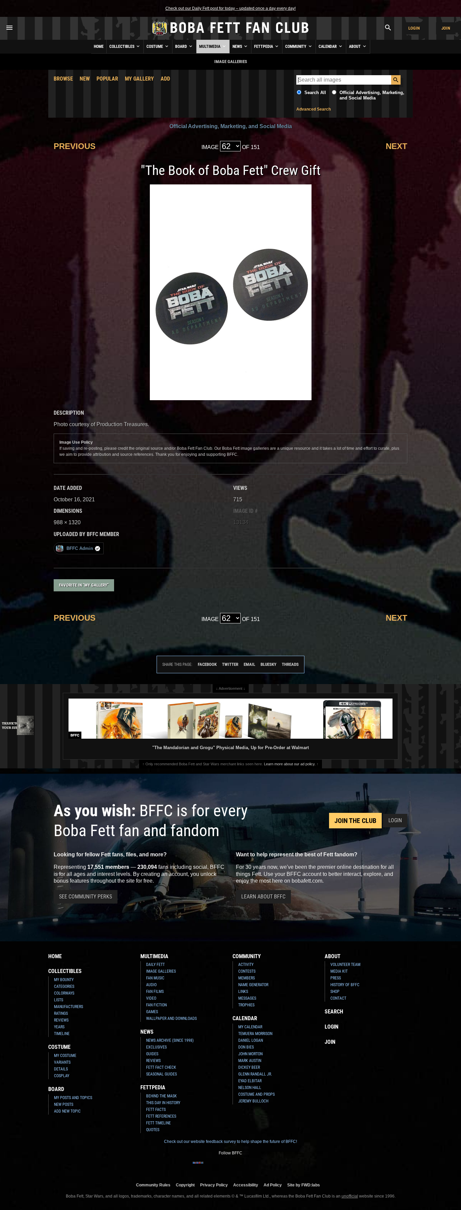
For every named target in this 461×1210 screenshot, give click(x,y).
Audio (151, 984)
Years (59, 1027)
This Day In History (163, 1102)
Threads (290, 664)
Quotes (152, 1129)
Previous (75, 146)
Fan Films (155, 991)
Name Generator (253, 984)
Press (335, 978)
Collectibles (122, 46)
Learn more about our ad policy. (290, 764)
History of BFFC (344, 984)
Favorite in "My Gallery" (84, 585)
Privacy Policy (214, 1185)
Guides (152, 1054)
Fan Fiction (156, 1005)
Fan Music (155, 978)
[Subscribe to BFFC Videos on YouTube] (241, 1166)
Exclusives (156, 1047)
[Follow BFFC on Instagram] (209, 1166)
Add (165, 79)
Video (151, 998)
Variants (62, 1062)
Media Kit (339, 971)
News (238, 46)
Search (334, 1011)
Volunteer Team (345, 964)
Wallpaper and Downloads (171, 1018)
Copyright (185, 1185)
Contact (338, 998)
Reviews (61, 1020)
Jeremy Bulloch (253, 1101)
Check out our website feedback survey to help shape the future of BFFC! (230, 1141)
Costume (155, 46)
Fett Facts (156, 1109)
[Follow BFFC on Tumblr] (230, 1166)
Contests (246, 971)
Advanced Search (313, 109)
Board (181, 46)
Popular (107, 79)
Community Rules (153, 1185)
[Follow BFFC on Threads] (252, 1166)
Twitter (230, 664)
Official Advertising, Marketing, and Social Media (372, 95)
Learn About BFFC (263, 896)
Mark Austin (249, 1060)
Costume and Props (256, 1094)
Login (414, 28)
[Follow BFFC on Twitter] (219, 1166)
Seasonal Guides (161, 1074)
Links (243, 991)
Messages (247, 998)
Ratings (61, 1013)
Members (246, 978)
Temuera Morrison (255, 1033)
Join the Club (355, 821)
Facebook (207, 664)
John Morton (250, 1054)
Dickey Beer (249, 1067)
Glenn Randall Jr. (255, 1074)
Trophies (246, 1005)
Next (396, 146)
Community (296, 46)
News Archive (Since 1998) (170, 1040)
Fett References (161, 1116)
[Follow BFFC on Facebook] (198, 1166)
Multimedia (210, 46)
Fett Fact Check (161, 1067)
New (85, 79)
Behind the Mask (161, 1096)
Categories (64, 986)
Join (445, 28)
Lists (58, 1000)
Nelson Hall (249, 1087)
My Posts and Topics (73, 1097)
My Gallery (139, 79)
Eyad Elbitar (250, 1081)
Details (61, 1069)
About (355, 46)
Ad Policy (273, 1185)
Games (152, 1011)
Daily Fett (155, 964)
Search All (315, 92)
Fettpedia (264, 46)
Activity (245, 964)
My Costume (65, 1055)
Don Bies (246, 1047)
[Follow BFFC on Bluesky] (262, 1166)
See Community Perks (85, 896)
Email (249, 664)
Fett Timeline (158, 1123)
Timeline (62, 1033)
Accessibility (245, 1185)
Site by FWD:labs (303, 1185)
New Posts (63, 1104)
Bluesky (268, 664)
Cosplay (61, 1075)
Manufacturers (68, 1006)
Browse (63, 79)
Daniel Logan (250, 1040)
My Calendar (250, 1027)
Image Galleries (161, 971)
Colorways (64, 993)
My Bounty (64, 979)
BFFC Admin (79, 548)
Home (99, 46)
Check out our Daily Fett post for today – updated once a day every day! (230, 8)
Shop (335, 991)
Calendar (328, 46)
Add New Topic (67, 1111)
